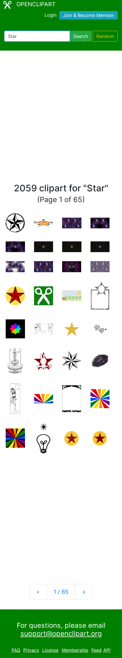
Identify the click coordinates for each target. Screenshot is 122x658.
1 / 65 (61, 591)
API (106, 650)
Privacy (31, 650)
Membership (75, 650)
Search (80, 36)
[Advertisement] (61, 119)
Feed (96, 650)
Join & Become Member (88, 15)
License (50, 650)
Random (105, 36)
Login (50, 15)
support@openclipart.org (61, 633)
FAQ (16, 650)
